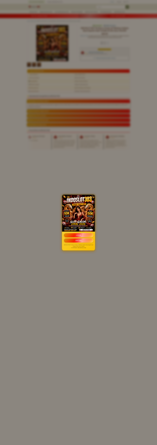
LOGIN (78, 235)
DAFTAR (79, 240)
